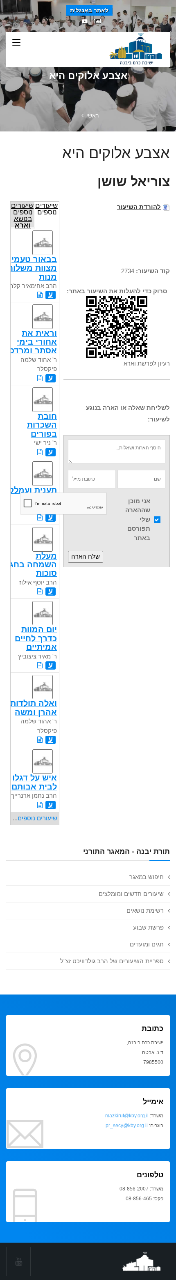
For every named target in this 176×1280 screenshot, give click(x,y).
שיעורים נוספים (46, 209)
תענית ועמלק (33, 490)
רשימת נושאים (145, 910)
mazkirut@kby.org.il (127, 1116)
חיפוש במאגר (146, 876)
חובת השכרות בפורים (42, 425)
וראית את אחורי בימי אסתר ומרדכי (32, 342)
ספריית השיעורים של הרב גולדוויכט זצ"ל (112, 961)
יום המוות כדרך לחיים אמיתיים (36, 638)
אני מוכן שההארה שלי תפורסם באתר (137, 519)
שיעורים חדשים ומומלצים (131, 893)
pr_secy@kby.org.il (127, 1125)
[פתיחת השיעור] (40, 294)
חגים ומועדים (147, 944)
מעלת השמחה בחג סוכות (33, 564)
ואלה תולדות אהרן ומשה (33, 707)
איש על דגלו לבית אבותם (34, 782)
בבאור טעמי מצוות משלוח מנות (32, 268)
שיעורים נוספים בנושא (22, 215)
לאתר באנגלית (89, 10)
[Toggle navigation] (16, 42)
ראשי (92, 115)
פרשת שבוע (148, 927)
